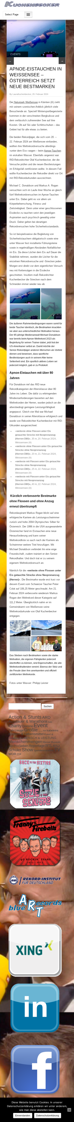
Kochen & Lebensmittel (26, 734)
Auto (50, 722)
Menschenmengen (25, 741)
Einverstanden (22, 1115)
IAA (44, 730)
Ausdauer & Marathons (28, 721)
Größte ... (33, 729)
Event (41, 725)
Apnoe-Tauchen (52, 150)
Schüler (15, 750)
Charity (15, 725)
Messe (46, 742)
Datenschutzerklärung (47, 1115)
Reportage (37, 746)
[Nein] (69, 1110)
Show (27, 749)
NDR (11, 746)
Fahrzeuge (16, 730)
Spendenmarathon (44, 750)
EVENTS (15, 54)
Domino (27, 726)
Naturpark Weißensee (25, 102)
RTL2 (56, 745)
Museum (55, 742)
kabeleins (52, 730)
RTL (48, 746)
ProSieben (21, 746)
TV (57, 749)
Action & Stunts (25, 717)
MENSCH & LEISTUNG (40, 738)
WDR (12, 754)
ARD (46, 717)
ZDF (19, 754)
